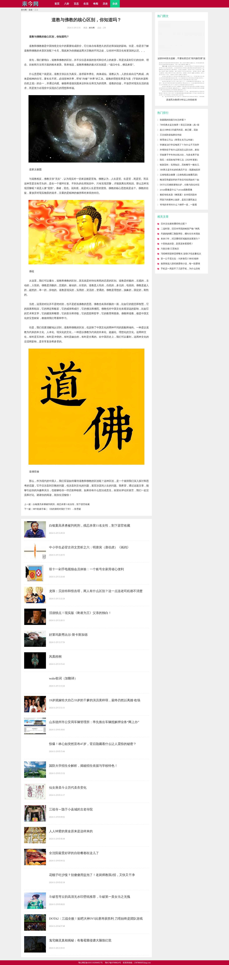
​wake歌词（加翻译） (63, 678)
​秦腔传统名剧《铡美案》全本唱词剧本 (178, 195)
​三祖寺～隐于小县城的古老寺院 (71, 809)
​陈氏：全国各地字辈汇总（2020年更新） (179, 160)
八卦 (66, 3)
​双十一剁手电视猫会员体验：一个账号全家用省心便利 (86, 569)
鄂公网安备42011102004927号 (90, 963)
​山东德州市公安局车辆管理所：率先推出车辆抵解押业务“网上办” (94, 722)
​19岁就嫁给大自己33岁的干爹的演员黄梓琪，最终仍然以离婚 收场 (94, 700)
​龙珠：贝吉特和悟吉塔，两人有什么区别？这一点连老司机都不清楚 (96, 591)
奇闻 (95, 3)
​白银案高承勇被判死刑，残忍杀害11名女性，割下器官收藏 (61, 504)
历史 (105, 3)
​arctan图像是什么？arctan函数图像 (176, 190)
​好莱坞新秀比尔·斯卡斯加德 (68, 634)
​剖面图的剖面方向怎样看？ (173, 120)
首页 (57, 3)
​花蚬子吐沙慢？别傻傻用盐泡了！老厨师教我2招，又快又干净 (92, 875)
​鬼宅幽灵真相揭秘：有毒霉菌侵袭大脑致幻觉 (80, 940)
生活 (85, 3)
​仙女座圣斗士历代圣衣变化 (67, 787)
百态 (76, 3)
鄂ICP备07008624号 (113, 963)
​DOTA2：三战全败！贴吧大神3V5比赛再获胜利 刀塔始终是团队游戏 (96, 918)
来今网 (24, 10)
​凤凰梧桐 (55, 656)
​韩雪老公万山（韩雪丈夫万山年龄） (177, 140)
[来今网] (30, 6)
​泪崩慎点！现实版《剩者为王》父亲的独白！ (80, 613)
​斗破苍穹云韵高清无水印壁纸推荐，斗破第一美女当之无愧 (89, 896)
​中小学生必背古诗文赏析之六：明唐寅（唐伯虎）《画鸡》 (89, 547)
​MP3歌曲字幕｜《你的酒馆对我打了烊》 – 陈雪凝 (57, 509)
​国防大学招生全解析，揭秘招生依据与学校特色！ (83, 765)
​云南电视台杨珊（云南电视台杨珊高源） (179, 175)
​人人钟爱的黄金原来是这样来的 (71, 831)
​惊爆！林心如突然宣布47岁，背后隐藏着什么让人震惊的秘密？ (92, 744)
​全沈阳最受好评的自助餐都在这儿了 (74, 853)
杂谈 (114, 3)
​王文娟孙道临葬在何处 (171, 135)
